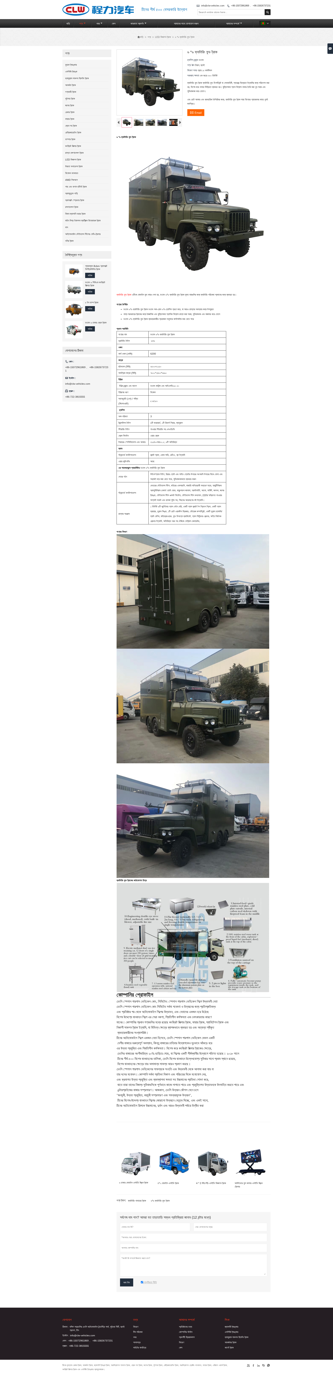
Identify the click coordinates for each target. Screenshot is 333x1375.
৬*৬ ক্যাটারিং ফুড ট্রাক (160, 1200)
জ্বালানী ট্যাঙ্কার (231, 1326)
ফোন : (64, 1340)
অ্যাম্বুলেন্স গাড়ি (71, 193)
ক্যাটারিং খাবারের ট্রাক (137, 1200)
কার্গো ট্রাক (229, 1347)
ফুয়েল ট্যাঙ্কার (71, 64)
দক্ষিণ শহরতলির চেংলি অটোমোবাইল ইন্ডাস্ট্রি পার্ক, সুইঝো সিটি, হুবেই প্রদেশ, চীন (97, 1328)
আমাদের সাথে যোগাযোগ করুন (186, 23)
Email (196, 112)
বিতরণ (135, 1326)
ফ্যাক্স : (65, 1345)
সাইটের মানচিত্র (139, 1347)
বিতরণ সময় (192, 70)
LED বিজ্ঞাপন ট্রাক (163, 37)
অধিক (90, 275)
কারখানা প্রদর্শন (137, 23)
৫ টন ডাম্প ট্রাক (91, 302)
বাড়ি (68, 23)
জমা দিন (126, 1282)
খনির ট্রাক (69, 240)
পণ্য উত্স (191, 65)
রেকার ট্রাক (69, 112)
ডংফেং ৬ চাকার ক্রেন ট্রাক (95, 322)
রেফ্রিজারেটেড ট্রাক (73, 132)
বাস (66, 227)
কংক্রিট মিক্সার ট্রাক (73, 146)
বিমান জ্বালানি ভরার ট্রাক (75, 213)
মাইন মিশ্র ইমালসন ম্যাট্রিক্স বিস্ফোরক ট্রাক (83, 220)
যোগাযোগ (67, 1320)
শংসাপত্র (136, 1342)
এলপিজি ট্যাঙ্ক (71, 71)
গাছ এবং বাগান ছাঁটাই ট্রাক (76, 186)
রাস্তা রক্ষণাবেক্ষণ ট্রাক (74, 152)
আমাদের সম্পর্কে (232, 23)
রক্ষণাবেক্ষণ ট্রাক (71, 207)
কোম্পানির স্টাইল (185, 1332)
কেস (114, 23)
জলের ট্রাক (69, 105)
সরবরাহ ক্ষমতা (193, 75)
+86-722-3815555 (75, 396)
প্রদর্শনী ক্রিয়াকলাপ (187, 1337)
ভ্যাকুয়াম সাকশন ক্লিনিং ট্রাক (77, 78)
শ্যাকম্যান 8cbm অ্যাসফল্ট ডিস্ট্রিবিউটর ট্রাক (96, 268)
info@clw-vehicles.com (212, 5)
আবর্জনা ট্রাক (70, 85)
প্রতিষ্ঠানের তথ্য (185, 1326)
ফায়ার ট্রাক (69, 119)
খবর (98, 23)
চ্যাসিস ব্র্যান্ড (193, 59)
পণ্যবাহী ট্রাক (70, 91)
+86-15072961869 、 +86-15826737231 (251, 5)
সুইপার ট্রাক (70, 98)
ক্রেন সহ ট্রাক (71, 125)
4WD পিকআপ (71, 179)
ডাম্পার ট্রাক (70, 139)
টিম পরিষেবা (138, 1332)
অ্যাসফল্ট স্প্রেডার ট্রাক (74, 200)
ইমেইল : (65, 1335)
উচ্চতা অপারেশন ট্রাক (74, 166)
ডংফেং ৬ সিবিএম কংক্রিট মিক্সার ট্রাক (95, 284)
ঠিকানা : (65, 1326)
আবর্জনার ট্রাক (230, 1342)
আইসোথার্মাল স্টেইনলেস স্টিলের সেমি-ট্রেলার (83, 234)
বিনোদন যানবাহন (71, 173)
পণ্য (81, 23)
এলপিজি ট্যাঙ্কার (231, 1332)
